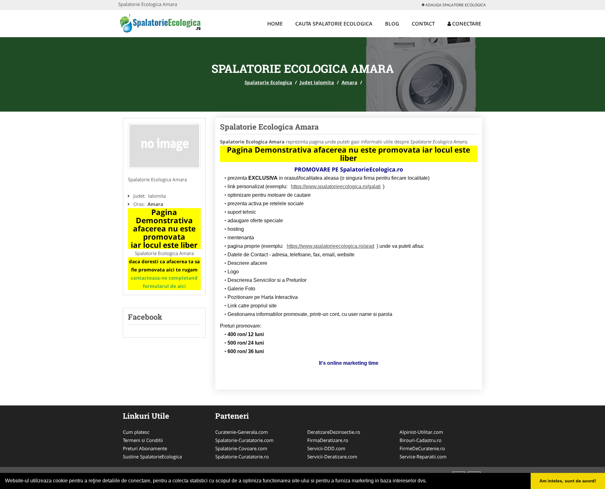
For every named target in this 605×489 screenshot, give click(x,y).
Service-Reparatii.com (423, 456)
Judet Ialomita (317, 82)
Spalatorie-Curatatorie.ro (242, 456)
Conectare (466, 23)
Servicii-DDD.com (326, 448)
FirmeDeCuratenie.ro (422, 448)
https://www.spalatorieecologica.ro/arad (330, 246)
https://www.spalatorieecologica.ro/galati (336, 186)
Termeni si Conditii (143, 440)
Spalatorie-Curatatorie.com (244, 440)
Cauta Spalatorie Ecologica (333, 23)
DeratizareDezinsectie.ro (333, 432)
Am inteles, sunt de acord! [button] (567, 480)
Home (275, 23)
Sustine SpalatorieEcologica (152, 456)
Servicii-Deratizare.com (332, 456)
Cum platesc (136, 432)
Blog (392, 23)
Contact (423, 23)
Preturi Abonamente (145, 448)
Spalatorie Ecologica (268, 82)
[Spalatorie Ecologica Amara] (164, 146)
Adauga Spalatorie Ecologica (455, 5)
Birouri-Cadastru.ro (420, 440)
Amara (349, 82)
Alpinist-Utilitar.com (421, 432)
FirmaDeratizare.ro (327, 440)
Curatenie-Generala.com (241, 432)
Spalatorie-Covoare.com (241, 448)
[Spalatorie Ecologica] (159, 23)
